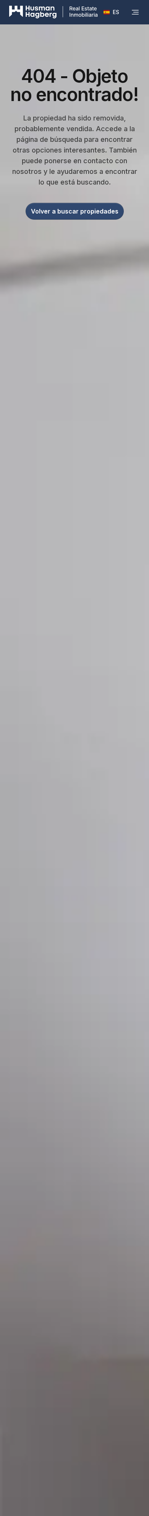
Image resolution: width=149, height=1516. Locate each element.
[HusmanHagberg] (53, 12)
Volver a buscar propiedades (74, 211)
